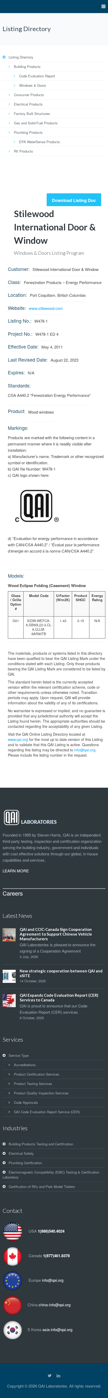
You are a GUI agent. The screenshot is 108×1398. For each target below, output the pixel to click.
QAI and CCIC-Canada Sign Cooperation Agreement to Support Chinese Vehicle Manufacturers (56, 934)
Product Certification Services (36, 1074)
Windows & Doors (32, 85)
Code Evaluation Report (37, 75)
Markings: (18, 427)
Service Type (19, 1055)
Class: (14, 282)
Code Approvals (26, 1102)
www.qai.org (18, 739)
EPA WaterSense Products (39, 141)
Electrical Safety (21, 1153)
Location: (17, 294)
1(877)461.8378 (56, 1256)
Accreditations (25, 1064)
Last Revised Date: (28, 359)
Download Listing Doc (74, 200)
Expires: (16, 372)
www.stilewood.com (46, 308)
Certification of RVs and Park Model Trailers (42, 1186)
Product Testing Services (33, 1083)
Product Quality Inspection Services (41, 1092)
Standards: (19, 385)
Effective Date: (23, 346)
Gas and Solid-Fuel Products (36, 122)
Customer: (19, 268)
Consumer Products (29, 94)
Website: (17, 307)
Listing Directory (21, 57)
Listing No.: (19, 320)
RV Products (23, 151)
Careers (13, 893)
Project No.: (20, 333)
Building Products (27, 66)
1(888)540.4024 (51, 1231)
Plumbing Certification (25, 1162)
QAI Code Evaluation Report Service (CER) (47, 1111)
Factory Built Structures (32, 113)
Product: (16, 411)
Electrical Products (28, 104)
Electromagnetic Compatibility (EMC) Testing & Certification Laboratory (51, 1175)
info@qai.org (84, 749)
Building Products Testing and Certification (41, 1143)
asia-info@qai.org (57, 1329)
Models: (16, 575)
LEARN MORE (16, 870)
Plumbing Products (28, 132)
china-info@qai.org (55, 1305)
